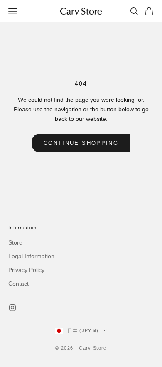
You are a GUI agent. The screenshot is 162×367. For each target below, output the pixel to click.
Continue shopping (81, 143)
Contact (18, 283)
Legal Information (31, 256)
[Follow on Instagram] (12, 307)
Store (15, 242)
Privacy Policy (26, 270)
